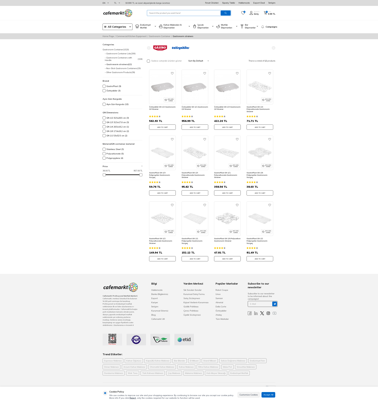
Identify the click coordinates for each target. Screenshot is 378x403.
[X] (262, 313)
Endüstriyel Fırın (257, 360)
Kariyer (154, 302)
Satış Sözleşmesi (192, 298)
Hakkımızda (244, 2)
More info (113, 398)
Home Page (108, 36)
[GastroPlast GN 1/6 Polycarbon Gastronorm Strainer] (227, 219)
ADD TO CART (162, 127)
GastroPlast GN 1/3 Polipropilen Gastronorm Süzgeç (159, 175)
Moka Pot (227, 367)
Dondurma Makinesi (113, 373)
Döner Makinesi (111, 367)
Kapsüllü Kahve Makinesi (157, 360)
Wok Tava (132, 373)
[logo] (117, 13)
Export (154, 298)
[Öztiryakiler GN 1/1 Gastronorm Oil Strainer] (195, 87)
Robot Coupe (222, 290)
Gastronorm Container (159, 36)
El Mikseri (194, 360)
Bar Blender (179, 360)
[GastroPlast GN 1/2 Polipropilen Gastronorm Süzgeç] (260, 219)
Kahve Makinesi (186, 367)
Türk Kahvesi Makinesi (152, 373)
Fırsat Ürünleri (212, 2)
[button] (149, 48)
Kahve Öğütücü (133, 360)
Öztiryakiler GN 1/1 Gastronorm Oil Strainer (195, 108)
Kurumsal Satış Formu (194, 294)
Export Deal (259, 2)
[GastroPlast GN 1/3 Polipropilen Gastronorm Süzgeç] (162, 153)
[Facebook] (250, 313)
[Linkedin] (256, 313)
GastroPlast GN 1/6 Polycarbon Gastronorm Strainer (227, 239)
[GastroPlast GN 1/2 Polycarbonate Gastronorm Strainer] (162, 219)
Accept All (268, 394)
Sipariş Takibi (228, 2)
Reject (132, 398)
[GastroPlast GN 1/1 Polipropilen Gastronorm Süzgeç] (195, 219)
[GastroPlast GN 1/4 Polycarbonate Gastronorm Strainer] (260, 87)
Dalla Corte (221, 306)
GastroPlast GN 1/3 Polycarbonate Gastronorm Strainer (193, 175)
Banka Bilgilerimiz (159, 294)
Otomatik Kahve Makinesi (162, 367)
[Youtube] (274, 313)
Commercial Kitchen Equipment (131, 36)
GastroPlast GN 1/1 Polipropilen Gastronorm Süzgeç (192, 240)
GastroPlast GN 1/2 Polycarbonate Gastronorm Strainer (160, 240)
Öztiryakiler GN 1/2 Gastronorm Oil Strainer (162, 108)
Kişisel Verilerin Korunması (196, 302)
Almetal (219, 302)
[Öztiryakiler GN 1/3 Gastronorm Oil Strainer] (227, 87)
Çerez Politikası (191, 310)
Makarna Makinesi (193, 373)
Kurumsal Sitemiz (159, 310)
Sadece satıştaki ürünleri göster (166, 60)
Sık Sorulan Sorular (193, 290)
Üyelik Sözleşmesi (192, 315)
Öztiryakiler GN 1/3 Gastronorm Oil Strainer (227, 108)
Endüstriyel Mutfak (239, 373)
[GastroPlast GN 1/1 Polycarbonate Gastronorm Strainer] (227, 153)
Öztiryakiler (221, 310)
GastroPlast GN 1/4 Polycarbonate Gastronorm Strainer (258, 109)
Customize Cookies (248, 394)
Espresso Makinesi (113, 360)
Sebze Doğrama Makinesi (233, 360)
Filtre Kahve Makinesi (208, 367)
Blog (153, 315)
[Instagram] (268, 313)
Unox (218, 294)
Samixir (219, 298)
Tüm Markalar (222, 319)
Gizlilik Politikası (191, 306)
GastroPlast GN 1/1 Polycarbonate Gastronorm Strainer (225, 175)
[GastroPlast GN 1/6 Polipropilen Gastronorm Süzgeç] (260, 153)
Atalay (219, 315)
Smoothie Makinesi (246, 367)
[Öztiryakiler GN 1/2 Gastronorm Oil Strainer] (162, 87)
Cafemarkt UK (158, 319)
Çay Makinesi (174, 373)
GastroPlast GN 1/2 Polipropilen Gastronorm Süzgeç (257, 240)
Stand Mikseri (209, 360)
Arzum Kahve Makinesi (134, 367)
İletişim (271, 2)
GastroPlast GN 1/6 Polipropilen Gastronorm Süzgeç (257, 175)
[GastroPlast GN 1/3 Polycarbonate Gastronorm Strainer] (195, 153)
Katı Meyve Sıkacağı (216, 373)
